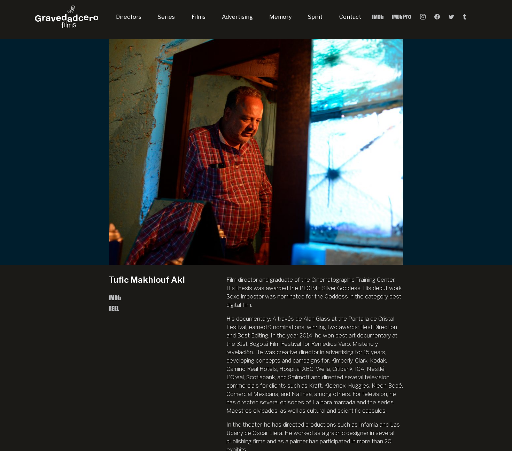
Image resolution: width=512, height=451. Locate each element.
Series (166, 17)
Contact (350, 17)
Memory (280, 17)
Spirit (315, 17)
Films (198, 17)
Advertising (237, 17)
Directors (128, 17)
